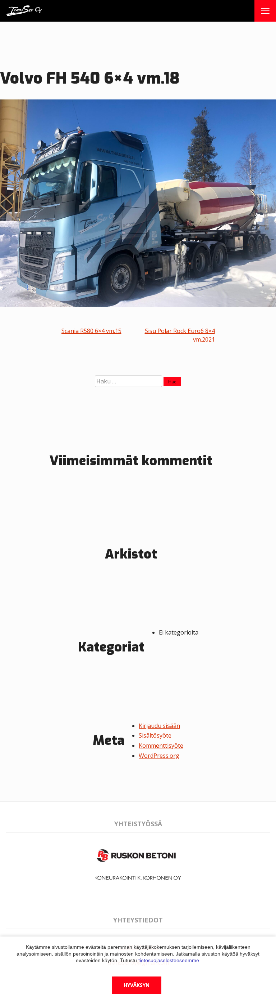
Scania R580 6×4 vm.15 (91, 331)
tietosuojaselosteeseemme (168, 960)
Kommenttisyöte (161, 745)
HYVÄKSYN (137, 985)
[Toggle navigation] (265, 11)
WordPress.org (159, 756)
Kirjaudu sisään (159, 726)
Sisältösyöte (155, 735)
